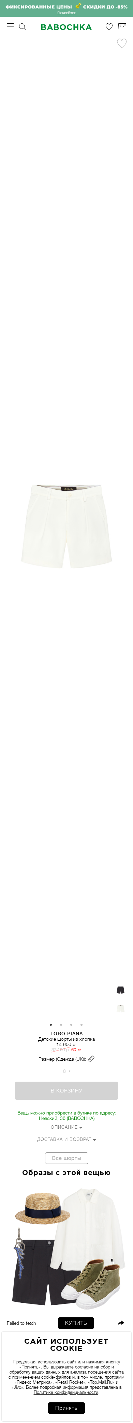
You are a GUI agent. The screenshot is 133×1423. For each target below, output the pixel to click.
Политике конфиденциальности (66, 1392)
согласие (84, 1366)
